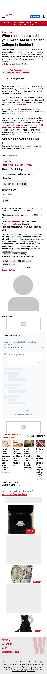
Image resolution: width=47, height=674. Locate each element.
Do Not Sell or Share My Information (23, 671)
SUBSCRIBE (9, 184)
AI (29, 662)
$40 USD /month (9, 264)
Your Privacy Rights (38, 662)
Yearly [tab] (23, 254)
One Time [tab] (6, 254)
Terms (21, 165)
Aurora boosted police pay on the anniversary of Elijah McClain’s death (23, 23)
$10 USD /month (9, 261)
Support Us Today (9, 270)
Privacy (29, 165)
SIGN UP (7, 161)
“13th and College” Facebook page (22, 126)
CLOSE (5, 201)
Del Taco (22, 105)
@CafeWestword (14, 222)
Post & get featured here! (14, 494)
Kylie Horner (9, 64)
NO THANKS (21, 184)
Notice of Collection (10, 165)
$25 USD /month (24, 261)
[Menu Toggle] (3, 16)
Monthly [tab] (16, 254)
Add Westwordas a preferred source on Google (16, 71)
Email (4, 155)
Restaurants (7, 32)
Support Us (35, 16)
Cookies (16, 662)
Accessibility (24, 662)
